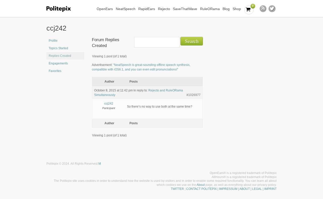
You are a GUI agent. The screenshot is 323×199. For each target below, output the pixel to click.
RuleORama (210, 9)
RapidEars (146, 9)
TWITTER (177, 189)
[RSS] (263, 8)
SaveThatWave (185, 9)
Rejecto (164, 9)
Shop (237, 9)
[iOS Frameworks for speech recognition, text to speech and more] (61, 9)
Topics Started (58, 48)
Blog (226, 9)
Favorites (55, 71)
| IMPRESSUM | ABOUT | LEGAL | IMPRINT (247, 189)
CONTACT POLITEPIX (201, 189)
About (201, 185)
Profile (53, 40)
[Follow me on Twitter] (272, 8)
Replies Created (60, 56)
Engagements (58, 63)
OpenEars (105, 9)
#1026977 (193, 95)
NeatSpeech (126, 9)
